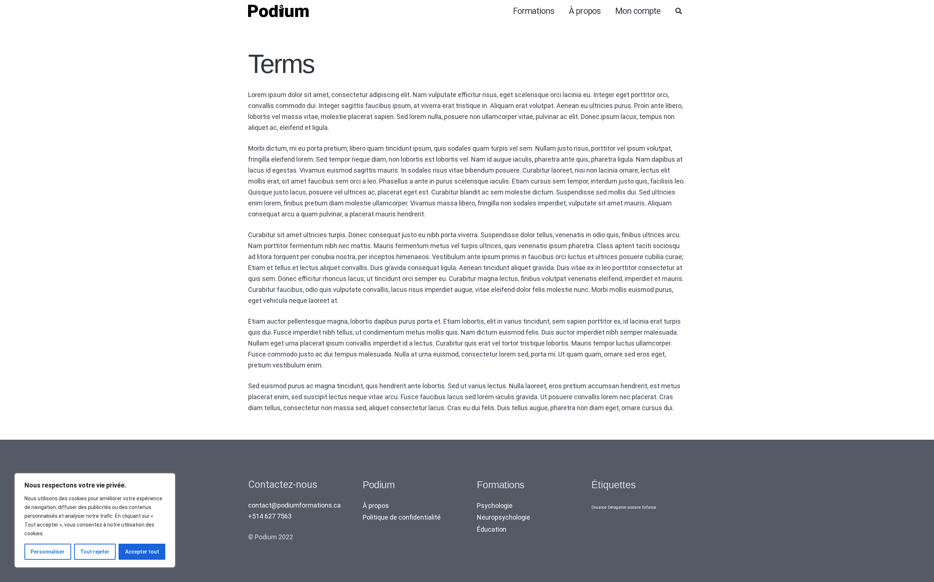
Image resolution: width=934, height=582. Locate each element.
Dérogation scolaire (624, 507)
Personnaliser (48, 552)
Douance (598, 507)
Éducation (491, 529)
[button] (678, 11)
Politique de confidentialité (402, 517)
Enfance (649, 507)
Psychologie (495, 505)
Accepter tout (142, 552)
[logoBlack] (278, 11)
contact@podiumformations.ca (294, 505)
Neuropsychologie (503, 517)
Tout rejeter (94, 552)
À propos (376, 505)
